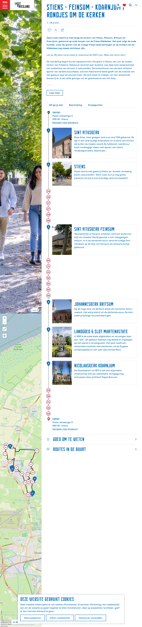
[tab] (35, 310)
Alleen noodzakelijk (60, 618)
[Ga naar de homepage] (22, 5)
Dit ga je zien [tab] (56, 105)
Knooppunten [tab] (95, 105)
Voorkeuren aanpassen (90, 618)
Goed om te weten (68, 439)
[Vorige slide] (3, 156)
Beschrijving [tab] (75, 105)
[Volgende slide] (38, 156)
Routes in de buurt (69, 449)
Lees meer (54, 92)
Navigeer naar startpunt (65, 122)
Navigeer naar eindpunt (65, 429)
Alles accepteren (32, 618)
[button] (12, 470)
